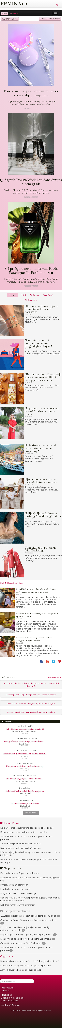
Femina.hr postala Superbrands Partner (20, 873)
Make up (34, 295)
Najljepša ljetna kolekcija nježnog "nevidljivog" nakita (26, 934)
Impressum (7, 987)
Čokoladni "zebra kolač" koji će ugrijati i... (25, 791)
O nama (5, 990)
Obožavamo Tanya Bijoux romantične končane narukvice (28, 920)
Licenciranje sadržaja (12, 997)
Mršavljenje (31, 300)
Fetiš (23, 295)
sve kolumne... (31, 813)
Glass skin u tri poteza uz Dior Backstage (20, 943)
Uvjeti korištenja (9, 1000)
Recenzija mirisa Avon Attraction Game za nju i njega (31, 712)
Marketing (6, 994)
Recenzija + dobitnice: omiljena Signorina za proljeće (31, 703)
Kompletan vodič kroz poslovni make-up (24, 766)
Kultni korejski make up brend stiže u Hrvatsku (23, 832)
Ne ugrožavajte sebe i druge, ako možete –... (24, 741)
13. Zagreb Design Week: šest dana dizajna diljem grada (28, 916)
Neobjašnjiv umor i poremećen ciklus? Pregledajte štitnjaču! (30, 961)
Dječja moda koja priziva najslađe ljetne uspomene (25, 939)
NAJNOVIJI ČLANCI (9, 19)
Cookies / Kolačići (10, 1005)
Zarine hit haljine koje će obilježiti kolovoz (20, 843)
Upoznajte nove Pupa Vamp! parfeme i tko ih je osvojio (31, 694)
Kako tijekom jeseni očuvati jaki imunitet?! (25, 729)
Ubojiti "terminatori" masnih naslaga (18, 893)
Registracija (14, 13)
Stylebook (48, 295)
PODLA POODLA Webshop (50, 19)
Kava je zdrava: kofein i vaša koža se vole (20, 848)
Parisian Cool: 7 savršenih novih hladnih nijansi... (24, 753)
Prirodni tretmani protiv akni (14, 885)
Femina (12, 295)
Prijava (4, 13)
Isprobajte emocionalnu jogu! (15, 889)
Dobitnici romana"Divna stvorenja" (17, 905)
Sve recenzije (53, 677)
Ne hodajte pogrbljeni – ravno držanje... (24, 778)
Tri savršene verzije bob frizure (24, 803)
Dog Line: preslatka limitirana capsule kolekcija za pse (27, 828)
